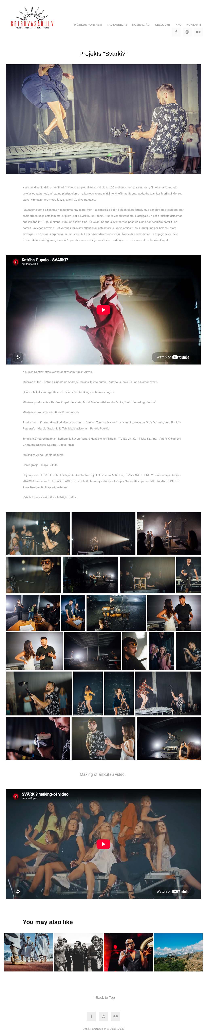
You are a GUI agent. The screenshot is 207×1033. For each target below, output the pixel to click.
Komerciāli (141, 24)
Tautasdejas (117, 24)
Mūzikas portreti (88, 24)
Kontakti (193, 24)
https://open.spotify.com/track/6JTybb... (69, 371)
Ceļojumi (162, 24)
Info (178, 24)
